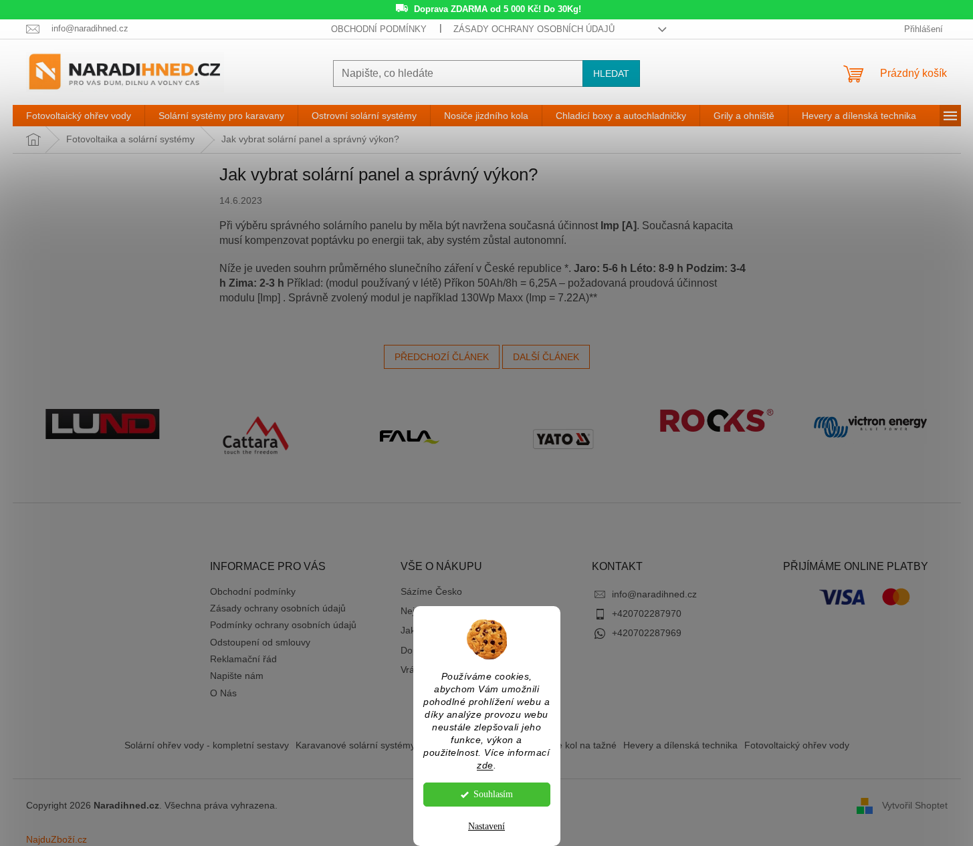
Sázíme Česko (431, 591)
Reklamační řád (243, 659)
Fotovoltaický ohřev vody (796, 745)
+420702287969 (646, 632)
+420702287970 (646, 613)
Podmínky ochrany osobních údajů (283, 624)
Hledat (611, 73)
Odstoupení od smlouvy (260, 642)
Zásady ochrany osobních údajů (534, 29)
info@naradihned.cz (654, 594)
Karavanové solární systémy (355, 745)
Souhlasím (493, 794)
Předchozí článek (442, 356)
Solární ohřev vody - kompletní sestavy (206, 745)
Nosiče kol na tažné (575, 745)
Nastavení (486, 826)
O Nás (223, 693)
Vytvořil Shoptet (915, 805)
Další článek (546, 356)
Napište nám (236, 675)
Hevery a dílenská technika (680, 745)
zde (485, 765)
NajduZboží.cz (56, 839)
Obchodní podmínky (379, 29)
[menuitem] (78, 115)
